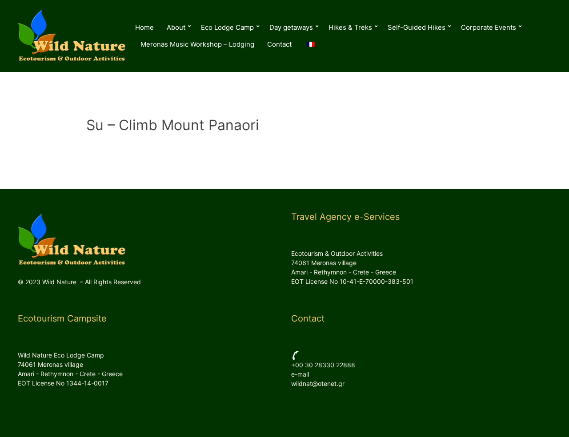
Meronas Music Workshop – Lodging (197, 44)
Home (144, 27)
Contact (279, 44)
